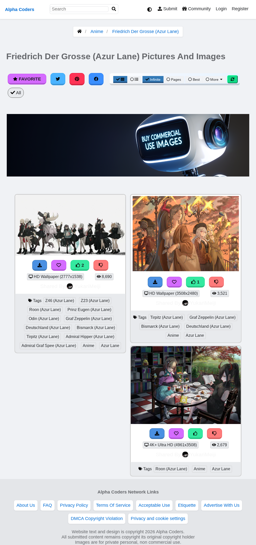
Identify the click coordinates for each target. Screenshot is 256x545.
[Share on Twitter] (58, 79)
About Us (25, 505)
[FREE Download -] (39, 265)
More (214, 80)
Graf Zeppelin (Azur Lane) (89, 318)
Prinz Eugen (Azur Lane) (89, 310)
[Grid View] (120, 79)
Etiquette (187, 505)
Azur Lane (110, 346)
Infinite (155, 80)
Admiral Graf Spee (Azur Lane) (49, 346)
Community (199, 8)
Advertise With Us (222, 505)
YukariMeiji (87, 286)
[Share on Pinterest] (77, 79)
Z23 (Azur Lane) (95, 300)
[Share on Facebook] (96, 79)
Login (221, 8)
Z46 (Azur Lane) (59, 300)
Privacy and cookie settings (158, 518)
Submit (169, 8)
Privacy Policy (74, 505)
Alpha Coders (19, 9)
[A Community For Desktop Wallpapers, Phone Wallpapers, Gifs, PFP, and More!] (79, 31)
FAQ (47, 505)
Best (196, 80)
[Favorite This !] (58, 265)
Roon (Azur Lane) (45, 310)
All (18, 92)
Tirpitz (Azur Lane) (42, 336)
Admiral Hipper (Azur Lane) (90, 336)
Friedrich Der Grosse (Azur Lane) (145, 31)
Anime (96, 31)
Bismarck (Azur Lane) (96, 328)
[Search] (114, 9)
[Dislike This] (101, 265)
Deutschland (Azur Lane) (48, 328)
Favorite (29, 79)
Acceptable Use (154, 505)
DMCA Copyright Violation (97, 518)
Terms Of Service (113, 505)
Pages (176, 80)
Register (240, 8)
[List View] (134, 79)
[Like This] (195, 433)
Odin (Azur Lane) (44, 318)
